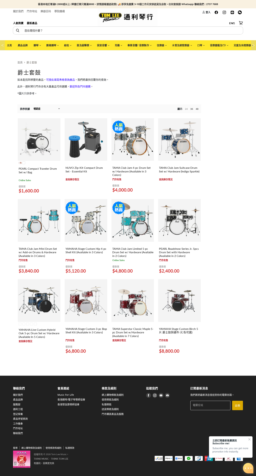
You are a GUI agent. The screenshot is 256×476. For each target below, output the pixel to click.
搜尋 (15, 447)
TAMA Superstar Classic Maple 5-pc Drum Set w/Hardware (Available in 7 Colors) (132, 332)
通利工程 (18, 409)
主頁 (9, 45)
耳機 (117, 45)
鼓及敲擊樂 (83, 45)
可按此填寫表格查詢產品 (60, 79)
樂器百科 (46, 11)
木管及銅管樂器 (181, 45)
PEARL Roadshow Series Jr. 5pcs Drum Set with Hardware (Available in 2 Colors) (179, 252)
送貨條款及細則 (110, 409)
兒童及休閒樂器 (242, 45)
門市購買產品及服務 (113, 414)
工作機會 (18, 423)
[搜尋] (17, 30)
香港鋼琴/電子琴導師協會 (71, 399)
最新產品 (32, 23)
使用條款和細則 (53, 447)
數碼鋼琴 (51, 45)
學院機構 (59, 11)
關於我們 (18, 11)
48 (197, 108)
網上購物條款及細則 (113, 394)
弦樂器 (161, 45)
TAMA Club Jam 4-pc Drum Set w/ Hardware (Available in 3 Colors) (131, 171)
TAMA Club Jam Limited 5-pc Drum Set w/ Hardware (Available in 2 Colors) (132, 252)
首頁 (20, 62)
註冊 (237, 405)
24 (186, 108)
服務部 (16, 404)
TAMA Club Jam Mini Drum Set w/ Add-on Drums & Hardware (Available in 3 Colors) (38, 252)
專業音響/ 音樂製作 (138, 45)
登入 (208, 12)
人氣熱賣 (18, 23)
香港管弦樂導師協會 (68, 404)
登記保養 (18, 414)
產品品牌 (23, 45)
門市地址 (32, 11)
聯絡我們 (18, 433)
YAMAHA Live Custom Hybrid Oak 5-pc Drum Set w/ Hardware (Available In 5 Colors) (39, 333)
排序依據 (25, 108)
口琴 (200, 45)
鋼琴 (36, 45)
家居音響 (102, 45)
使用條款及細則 (110, 399)
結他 (66, 45)
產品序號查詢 (20, 418)
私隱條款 (106, 404)
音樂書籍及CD (218, 45)
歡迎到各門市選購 (80, 86)
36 (191, 108)
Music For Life (65, 394)
